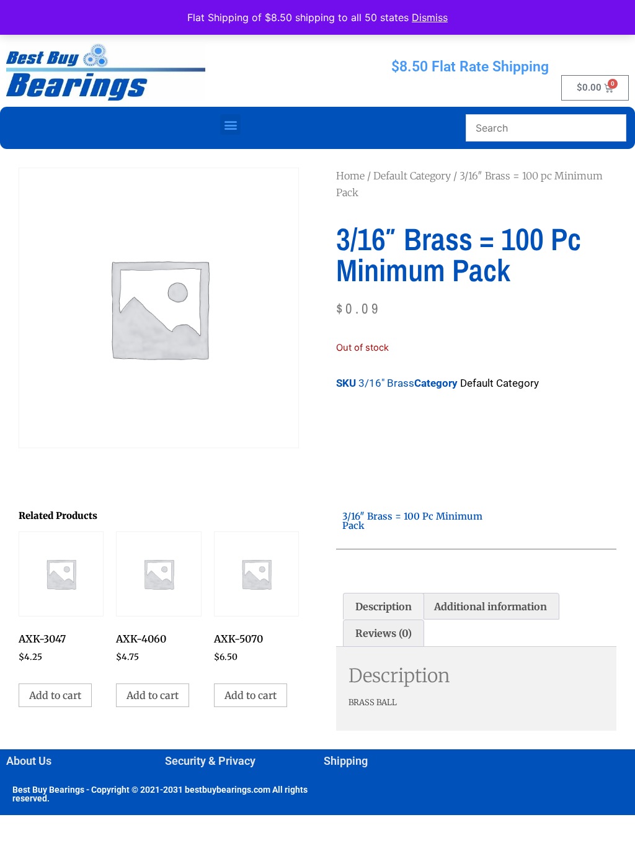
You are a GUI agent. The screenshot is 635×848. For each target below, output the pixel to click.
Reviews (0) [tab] (383, 633)
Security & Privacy (210, 760)
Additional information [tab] (490, 606)
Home (350, 175)
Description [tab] (383, 606)
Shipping (346, 760)
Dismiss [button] (430, 17)
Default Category (412, 175)
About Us (28, 760)
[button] (230, 124)
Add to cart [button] (55, 695)
